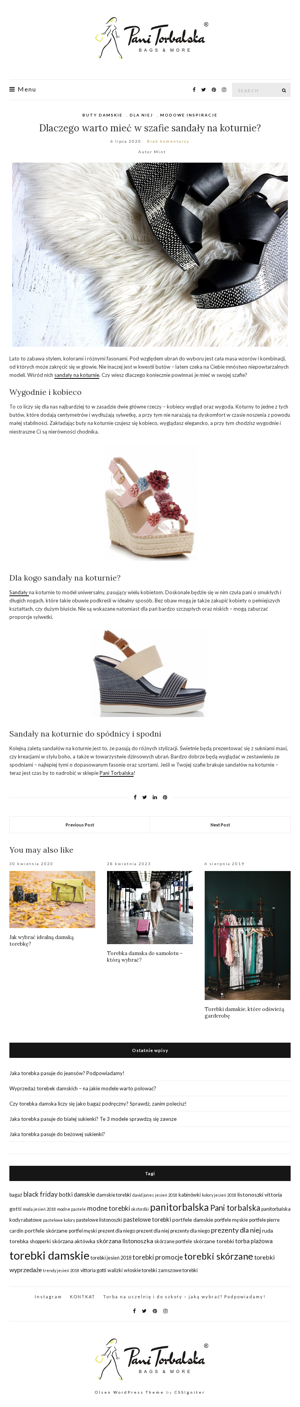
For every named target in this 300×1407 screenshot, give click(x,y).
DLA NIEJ (141, 115)
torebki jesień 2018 (111, 1258)
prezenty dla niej (236, 1230)
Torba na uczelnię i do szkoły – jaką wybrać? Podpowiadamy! (184, 1296)
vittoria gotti (93, 1270)
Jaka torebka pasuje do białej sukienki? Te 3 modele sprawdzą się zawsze (93, 1119)
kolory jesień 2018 (219, 1194)
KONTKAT (82, 1296)
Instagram (48, 1296)
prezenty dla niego (190, 1231)
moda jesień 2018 (39, 1209)
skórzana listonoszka (124, 1240)
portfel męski (83, 1231)
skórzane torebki (213, 1241)
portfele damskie (192, 1219)
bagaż (15, 1195)
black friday (40, 1194)
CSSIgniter (190, 1392)
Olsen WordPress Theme (129, 1392)
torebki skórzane (218, 1256)
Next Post (220, 824)
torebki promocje (157, 1257)
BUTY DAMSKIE (102, 115)
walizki (115, 1270)
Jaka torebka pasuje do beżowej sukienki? (57, 1134)
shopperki (40, 1241)
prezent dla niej (152, 1231)
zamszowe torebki (178, 1270)
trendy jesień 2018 (61, 1270)
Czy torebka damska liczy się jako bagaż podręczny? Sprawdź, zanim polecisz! (98, 1104)
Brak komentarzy (168, 141)
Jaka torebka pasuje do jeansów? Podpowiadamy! (67, 1073)
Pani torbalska (235, 1207)
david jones (143, 1194)
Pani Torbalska (117, 773)
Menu (26, 89)
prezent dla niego (116, 1231)
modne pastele (71, 1209)
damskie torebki (113, 1195)
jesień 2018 (166, 1194)
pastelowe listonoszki (99, 1220)
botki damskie (77, 1194)
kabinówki (190, 1195)
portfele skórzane (46, 1230)
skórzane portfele (173, 1241)
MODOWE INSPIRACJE (189, 115)
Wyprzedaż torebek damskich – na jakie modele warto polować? (82, 1088)
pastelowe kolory (59, 1219)
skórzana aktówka (73, 1241)
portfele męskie (231, 1220)
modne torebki (108, 1208)
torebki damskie (49, 1255)
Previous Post (80, 824)
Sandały (19, 592)
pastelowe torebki (147, 1219)
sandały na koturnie (76, 375)
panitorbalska (179, 1207)
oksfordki (140, 1209)
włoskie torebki (140, 1270)
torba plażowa (254, 1240)
